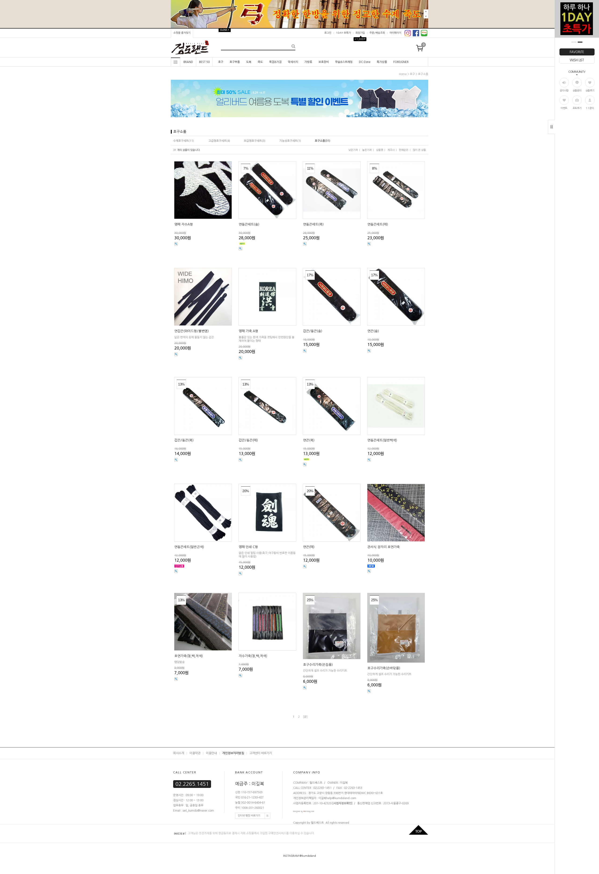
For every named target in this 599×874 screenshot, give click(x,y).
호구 (220, 62)
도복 (248, 62)
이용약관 (195, 753)
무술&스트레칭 (344, 62)
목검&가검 (275, 62)
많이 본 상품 (419, 150)
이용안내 (211, 753)
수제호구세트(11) (183, 140)
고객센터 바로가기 (260, 753)
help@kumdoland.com (341, 798)
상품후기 (589, 90)
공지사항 (564, 90)
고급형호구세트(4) (219, 140)
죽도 (260, 62)
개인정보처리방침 (233, 753)
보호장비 (323, 62)
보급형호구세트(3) (254, 140)
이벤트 (564, 108)
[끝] (305, 716)
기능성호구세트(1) (290, 140)
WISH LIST (577, 60)
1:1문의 (590, 108)
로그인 (327, 33)
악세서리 (293, 62)
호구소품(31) (322, 140)
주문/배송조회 (377, 33)
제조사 (390, 150)
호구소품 (423, 74)
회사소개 (178, 753)
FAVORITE (577, 52)
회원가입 (360, 33)
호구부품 (235, 62)
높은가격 (367, 150)
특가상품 (382, 62)
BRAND (188, 62)
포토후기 (577, 108)
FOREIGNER (401, 62)
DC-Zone (364, 62)
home (403, 74)
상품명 (379, 150)
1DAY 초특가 (343, 33)
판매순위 (403, 150)
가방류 (308, 62)
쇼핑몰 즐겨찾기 (181, 33)
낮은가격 (353, 150)
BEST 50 (204, 62)
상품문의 (577, 90)
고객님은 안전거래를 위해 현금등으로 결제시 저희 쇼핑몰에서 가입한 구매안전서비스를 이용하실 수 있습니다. (251, 833)
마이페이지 (395, 33)
